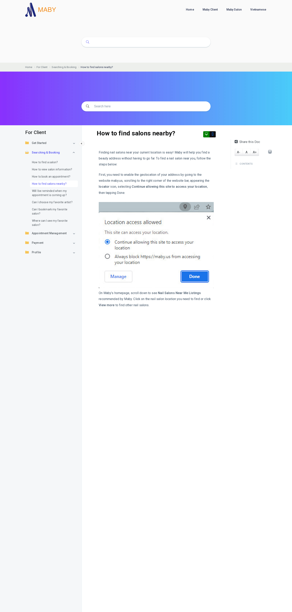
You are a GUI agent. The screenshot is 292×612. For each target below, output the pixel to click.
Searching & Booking (46, 152)
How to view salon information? (52, 169)
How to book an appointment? (51, 176)
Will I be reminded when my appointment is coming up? (49, 193)
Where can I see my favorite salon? (50, 222)
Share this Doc (249, 142)
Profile (36, 252)
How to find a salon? (45, 162)
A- (238, 152)
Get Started (39, 143)
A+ (255, 152)
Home (190, 9)
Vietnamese (258, 9)
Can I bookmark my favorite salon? (49, 211)
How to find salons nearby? (49, 183)
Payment (37, 242)
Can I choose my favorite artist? (52, 202)
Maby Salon (234, 9)
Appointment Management (49, 233)
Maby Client (211, 9)
